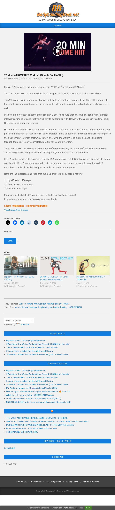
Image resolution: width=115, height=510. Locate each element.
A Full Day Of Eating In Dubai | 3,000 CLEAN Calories (30, 395)
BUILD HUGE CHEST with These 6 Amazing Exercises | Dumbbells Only (38, 402)
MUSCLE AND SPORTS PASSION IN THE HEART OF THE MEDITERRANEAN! (40, 425)
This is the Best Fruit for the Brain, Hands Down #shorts (32, 347)
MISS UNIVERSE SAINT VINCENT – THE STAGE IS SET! (31, 428)
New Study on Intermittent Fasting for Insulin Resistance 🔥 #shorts (38, 391)
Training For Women (42, 78)
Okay (88, 508)
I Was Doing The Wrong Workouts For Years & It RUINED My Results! (37, 344)
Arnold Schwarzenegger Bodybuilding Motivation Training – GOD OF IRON (48, 307)
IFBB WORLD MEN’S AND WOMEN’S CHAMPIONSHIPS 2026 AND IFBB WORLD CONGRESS (47, 421)
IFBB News (59, 411)
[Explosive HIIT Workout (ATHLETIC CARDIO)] (20, 265)
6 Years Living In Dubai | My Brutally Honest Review (29, 351)
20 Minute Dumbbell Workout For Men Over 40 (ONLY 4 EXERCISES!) (37, 354)
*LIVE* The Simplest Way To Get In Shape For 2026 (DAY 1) (33, 398)
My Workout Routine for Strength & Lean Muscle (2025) (31, 388)
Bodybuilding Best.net (54, 491)
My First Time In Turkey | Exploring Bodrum (25, 340)
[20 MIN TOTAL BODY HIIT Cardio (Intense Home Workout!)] (56, 265)
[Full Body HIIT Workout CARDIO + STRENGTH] (93, 265)
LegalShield (9, 448)
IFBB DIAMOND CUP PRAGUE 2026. (22, 432)
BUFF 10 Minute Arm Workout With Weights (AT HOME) (44, 304)
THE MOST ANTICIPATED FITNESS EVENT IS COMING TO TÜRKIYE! (37, 418)
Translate (25, 324)
